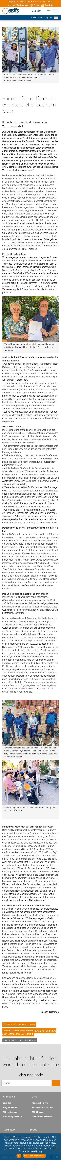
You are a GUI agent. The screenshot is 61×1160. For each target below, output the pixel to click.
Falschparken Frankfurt (42, 1107)
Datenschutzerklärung (34, 1156)
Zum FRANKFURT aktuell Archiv (19, 1040)
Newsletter (49, 5)
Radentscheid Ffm (40, 1103)
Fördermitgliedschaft (12, 1116)
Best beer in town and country (20, 1024)
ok (19, 1156)
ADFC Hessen (38, 1112)
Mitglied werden (10, 1107)
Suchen (37, 11)
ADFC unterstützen (20, 5)
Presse (36, 5)
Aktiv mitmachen (10, 1112)
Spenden (7, 1103)
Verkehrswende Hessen (42, 1116)
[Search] (56, 1083)
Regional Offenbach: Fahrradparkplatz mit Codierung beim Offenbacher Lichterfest (29, 1032)
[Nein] (57, 1146)
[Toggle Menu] (56, 11)
